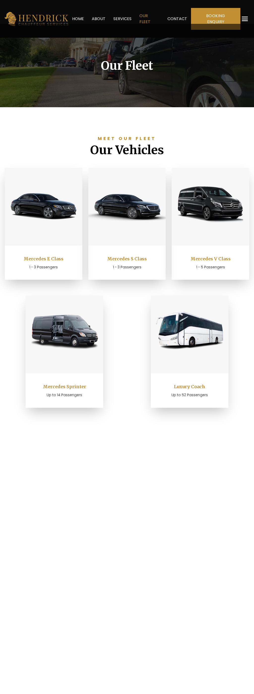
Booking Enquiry (215, 19)
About (98, 19)
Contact (177, 19)
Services (122, 19)
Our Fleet (144, 19)
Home (78, 19)
